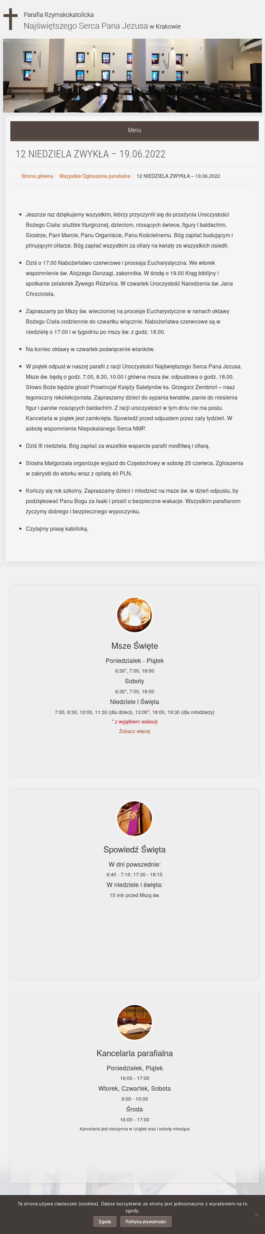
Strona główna (37, 175)
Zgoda (105, 1221)
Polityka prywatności (146, 1221)
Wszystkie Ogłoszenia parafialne (94, 175)
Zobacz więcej (134, 730)
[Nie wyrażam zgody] (256, 1214)
